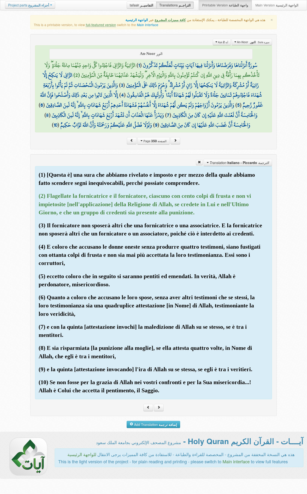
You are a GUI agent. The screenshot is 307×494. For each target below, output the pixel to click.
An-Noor (252, 42)
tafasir (141, 5)
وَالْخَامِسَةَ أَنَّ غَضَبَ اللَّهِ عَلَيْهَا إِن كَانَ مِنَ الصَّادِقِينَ (205, 125)
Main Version (276, 5)
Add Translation (155, 424)
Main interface (147, 24)
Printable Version (225, 5)
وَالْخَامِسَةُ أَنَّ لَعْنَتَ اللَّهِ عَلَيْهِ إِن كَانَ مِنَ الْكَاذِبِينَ (214, 115)
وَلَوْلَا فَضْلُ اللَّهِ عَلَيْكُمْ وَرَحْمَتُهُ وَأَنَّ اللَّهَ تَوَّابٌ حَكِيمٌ (106, 125)
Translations (175, 5)
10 (55, 125)
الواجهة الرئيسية (136, 20)
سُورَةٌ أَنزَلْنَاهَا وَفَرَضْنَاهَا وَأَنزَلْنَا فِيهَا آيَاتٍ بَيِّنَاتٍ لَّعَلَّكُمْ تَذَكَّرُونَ (200, 65)
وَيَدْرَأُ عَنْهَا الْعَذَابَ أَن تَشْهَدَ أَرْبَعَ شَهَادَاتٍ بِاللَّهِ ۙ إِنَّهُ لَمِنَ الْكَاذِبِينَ (108, 115)
